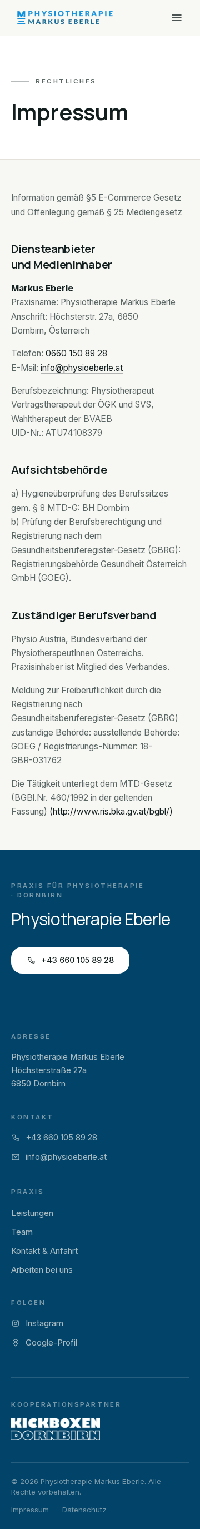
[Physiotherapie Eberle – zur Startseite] (64, 18)
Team (22, 1232)
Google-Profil (51, 1343)
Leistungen (32, 1213)
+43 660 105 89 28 (77, 960)
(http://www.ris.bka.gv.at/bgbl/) (111, 811)
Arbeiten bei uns (42, 1270)
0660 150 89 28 (76, 353)
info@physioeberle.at (82, 368)
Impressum (30, 1509)
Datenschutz (84, 1509)
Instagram (44, 1323)
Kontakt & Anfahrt (44, 1251)
